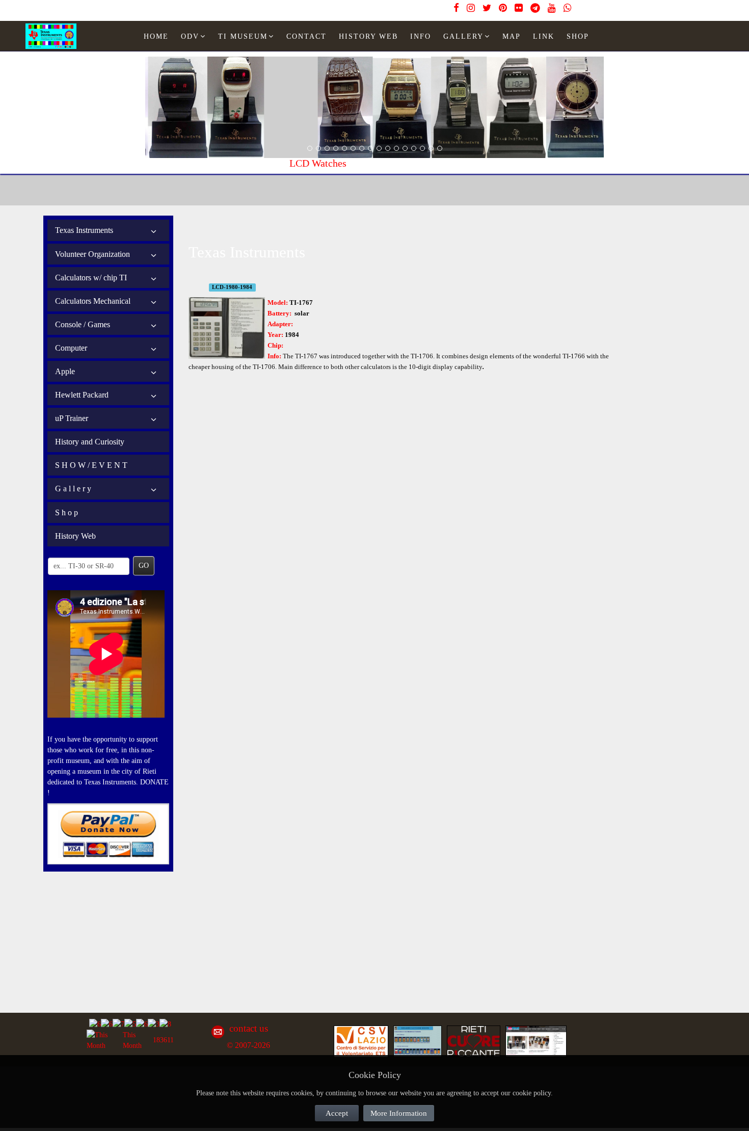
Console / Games (82, 324)
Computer (71, 348)
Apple (65, 371)
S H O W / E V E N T (91, 465)
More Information (398, 1113)
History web (368, 36)
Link (543, 36)
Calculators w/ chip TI (91, 277)
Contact (306, 36)
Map (511, 36)
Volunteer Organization (92, 254)
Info (420, 36)
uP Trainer (71, 418)
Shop (578, 36)
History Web (75, 536)
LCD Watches (173, 163)
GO (144, 565)
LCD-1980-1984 (232, 287)
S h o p (66, 512)
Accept (337, 1113)
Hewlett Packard (82, 394)
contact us (248, 1028)
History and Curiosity (89, 441)
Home (156, 36)
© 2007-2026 (248, 1045)
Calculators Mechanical (92, 301)
